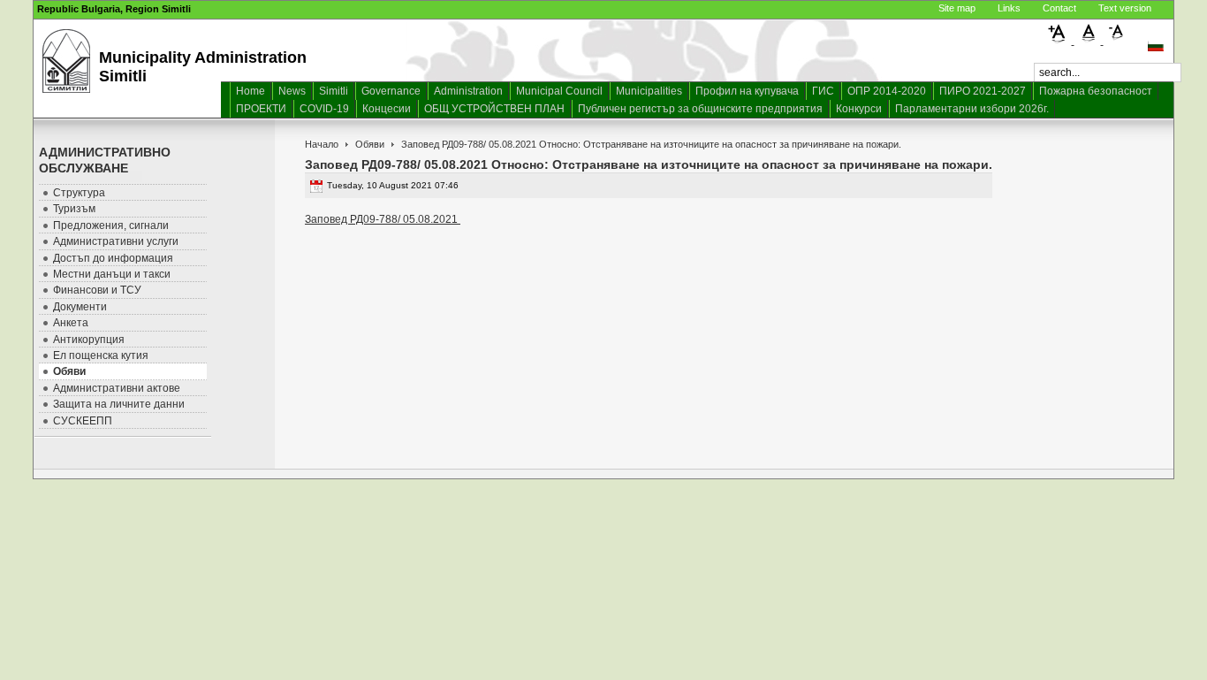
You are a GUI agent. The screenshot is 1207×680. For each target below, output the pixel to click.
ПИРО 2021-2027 (982, 91)
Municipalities (649, 91)
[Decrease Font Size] (1117, 40)
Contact (1059, 8)
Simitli (333, 91)
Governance (391, 91)
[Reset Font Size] (1089, 40)
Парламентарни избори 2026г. (972, 109)
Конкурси (859, 109)
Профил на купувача (747, 91)
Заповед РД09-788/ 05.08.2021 (382, 219)
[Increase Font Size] (1059, 40)
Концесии (386, 109)
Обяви (369, 144)
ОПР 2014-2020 (886, 91)
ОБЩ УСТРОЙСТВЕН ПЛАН (494, 109)
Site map (956, 8)
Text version (1124, 8)
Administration (468, 91)
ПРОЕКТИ (261, 109)
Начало (321, 144)
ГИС (823, 91)
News (292, 91)
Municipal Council (559, 91)
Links (1009, 8)
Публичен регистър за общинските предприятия (700, 109)
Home (250, 91)
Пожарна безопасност (1095, 91)
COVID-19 (324, 109)
